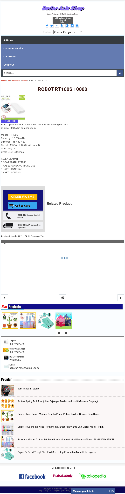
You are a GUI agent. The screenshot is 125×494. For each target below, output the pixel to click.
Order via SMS (22, 197)
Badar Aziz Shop (63, 7)
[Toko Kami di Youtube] (78, 25)
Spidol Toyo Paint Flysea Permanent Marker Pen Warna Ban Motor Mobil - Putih (61, 426)
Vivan (43, 236)
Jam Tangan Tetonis (29, 388)
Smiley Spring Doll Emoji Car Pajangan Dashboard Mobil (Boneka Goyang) (58, 401)
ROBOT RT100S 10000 (62, 89)
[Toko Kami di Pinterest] (67, 25)
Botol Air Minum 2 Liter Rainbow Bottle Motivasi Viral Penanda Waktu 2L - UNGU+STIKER (66, 439)
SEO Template (54, 490)
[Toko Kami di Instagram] (72, 25)
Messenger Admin (83, 491)
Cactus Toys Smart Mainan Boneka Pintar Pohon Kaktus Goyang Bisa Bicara (59, 414)
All (29, 236)
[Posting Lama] (121, 297)
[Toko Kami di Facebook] (47, 25)
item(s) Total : (63, 20)
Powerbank (35, 236)
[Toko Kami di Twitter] (52, 25)
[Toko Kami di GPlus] (57, 25)
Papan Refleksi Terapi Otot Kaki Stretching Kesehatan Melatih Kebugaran (57, 452)
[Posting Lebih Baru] (4, 297)
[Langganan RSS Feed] (63, 25)
